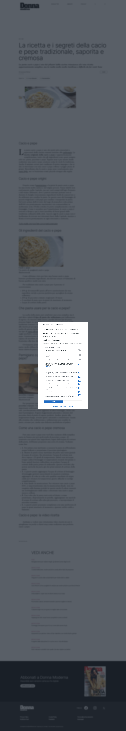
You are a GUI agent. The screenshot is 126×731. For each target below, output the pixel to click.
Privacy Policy (70, 406)
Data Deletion (55, 406)
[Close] (85, 325)
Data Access (63, 406)
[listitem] (63, 347)
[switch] (79, 350)
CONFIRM (53, 401)
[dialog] (63, 365)
